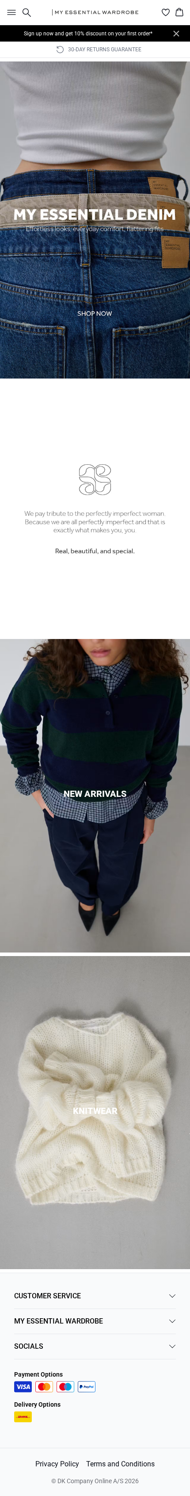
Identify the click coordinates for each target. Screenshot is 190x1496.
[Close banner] (176, 33)
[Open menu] (10, 12)
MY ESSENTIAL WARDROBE (58, 1321)
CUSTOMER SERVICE (47, 1296)
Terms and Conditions (120, 1464)
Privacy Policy (57, 1464)
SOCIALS (28, 1346)
